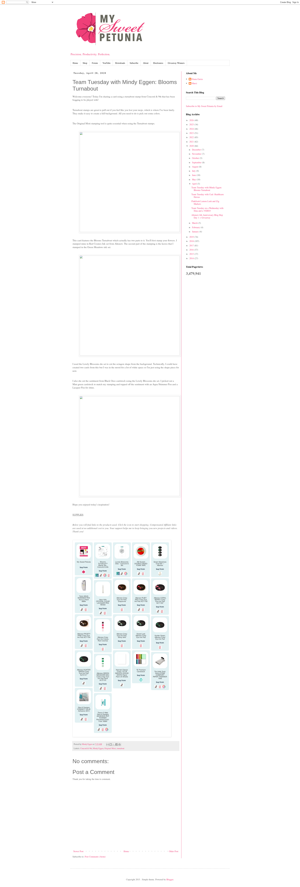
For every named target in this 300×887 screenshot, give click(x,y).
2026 (191, 120)
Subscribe (134, 62)
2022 (191, 137)
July (194, 170)
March (195, 222)
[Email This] (107, 744)
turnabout (120, 748)
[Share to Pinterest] (119, 744)
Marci (194, 83)
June (194, 175)
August (195, 166)
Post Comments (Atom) (95, 856)
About (145, 62)
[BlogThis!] (110, 744)
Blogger (169, 879)
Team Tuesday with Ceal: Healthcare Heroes (207, 195)
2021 (191, 141)
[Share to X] (113, 744)
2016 (191, 249)
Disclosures (158, 62)
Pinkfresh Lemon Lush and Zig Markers (205, 202)
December (197, 149)
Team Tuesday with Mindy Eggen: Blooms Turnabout (206, 189)
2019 (191, 236)
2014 (191, 258)
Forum (95, 62)
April (194, 183)
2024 (191, 128)
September (197, 162)
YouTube (106, 62)
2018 (191, 241)
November (197, 153)
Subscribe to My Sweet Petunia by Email (204, 106)
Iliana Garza (197, 79)
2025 (191, 124)
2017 (191, 245)
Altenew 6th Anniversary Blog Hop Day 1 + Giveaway (207, 216)
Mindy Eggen (98, 748)
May (194, 179)
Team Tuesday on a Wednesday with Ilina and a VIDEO (207, 209)
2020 (191, 145)
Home (75, 62)
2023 (191, 133)
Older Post (173, 851)
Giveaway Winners (176, 62)
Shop (85, 62)
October (196, 158)
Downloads (120, 62)
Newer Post (78, 851)
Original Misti (110, 748)
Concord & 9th (86, 748)
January (195, 231)
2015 (191, 253)
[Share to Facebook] (116, 744)
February (196, 227)
